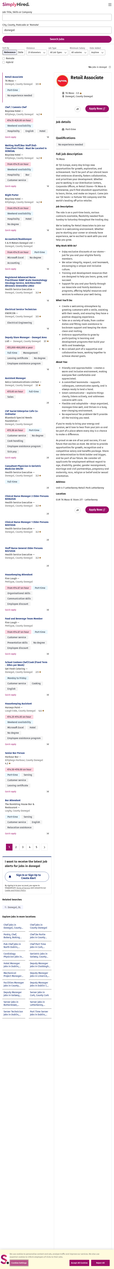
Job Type (52, 48)
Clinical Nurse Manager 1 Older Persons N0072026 (27, 523)
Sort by (5, 48)
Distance (30, 48)
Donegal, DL (14, 907)
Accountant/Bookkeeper (18, 239)
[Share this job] (78, 109)
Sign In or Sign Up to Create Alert (28, 876)
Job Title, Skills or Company (17, 12)
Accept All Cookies (79, 1263)
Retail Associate (14, 77)
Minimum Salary (77, 48)
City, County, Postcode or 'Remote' (20, 24)
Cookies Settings (19, 1263)
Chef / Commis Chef (16, 107)
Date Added (95, 48)
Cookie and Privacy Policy (15, 890)
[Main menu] (110, 4)
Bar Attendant (12, 800)
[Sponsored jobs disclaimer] (110, 67)
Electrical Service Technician (21, 309)
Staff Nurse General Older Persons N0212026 (24, 549)
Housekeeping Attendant (19, 574)
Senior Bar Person (15, 753)
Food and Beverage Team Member (24, 618)
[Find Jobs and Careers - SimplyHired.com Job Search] (15, 4)
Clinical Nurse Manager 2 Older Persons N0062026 (27, 497)
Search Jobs (57, 39)
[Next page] (44, 847)
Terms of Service (23, 888)
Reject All (100, 1263)
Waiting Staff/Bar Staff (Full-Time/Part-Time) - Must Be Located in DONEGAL (26, 148)
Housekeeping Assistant (18, 703)
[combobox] (57, 17)
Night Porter (12, 195)
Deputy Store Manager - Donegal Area (26, 337)
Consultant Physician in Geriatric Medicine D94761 (23, 467)
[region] (57, 1259)
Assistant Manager (15, 378)
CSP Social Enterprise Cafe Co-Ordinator (21, 412)
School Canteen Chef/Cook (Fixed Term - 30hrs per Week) (26, 663)
